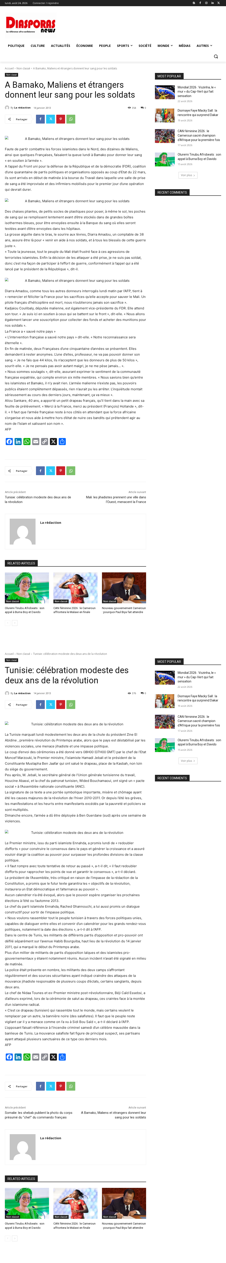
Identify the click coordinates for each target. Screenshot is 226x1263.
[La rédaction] (8, 107)
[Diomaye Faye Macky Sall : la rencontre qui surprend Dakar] (165, 115)
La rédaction (22, 107)
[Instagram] (206, 3)
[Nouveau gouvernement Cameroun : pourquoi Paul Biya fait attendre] (124, 587)
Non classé (23, 68)
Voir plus (186, 175)
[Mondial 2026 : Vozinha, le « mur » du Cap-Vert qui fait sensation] (165, 92)
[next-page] (14, 623)
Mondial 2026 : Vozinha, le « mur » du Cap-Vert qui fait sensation (197, 92)
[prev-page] (7, 623)
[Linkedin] (212, 3)
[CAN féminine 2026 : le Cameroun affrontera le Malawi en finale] (75, 587)
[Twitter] (218, 3)
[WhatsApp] (70, 119)
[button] (216, 56)
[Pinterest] (60, 119)
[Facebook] (200, 3)
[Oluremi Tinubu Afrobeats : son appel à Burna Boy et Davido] (27, 587)
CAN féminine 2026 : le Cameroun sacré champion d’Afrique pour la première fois (199, 135)
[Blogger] (194, 3)
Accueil (9, 68)
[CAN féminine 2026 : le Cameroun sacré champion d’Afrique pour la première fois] (165, 136)
